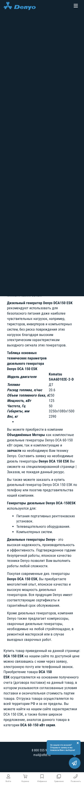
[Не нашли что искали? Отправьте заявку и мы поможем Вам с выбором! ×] (74, 763)
